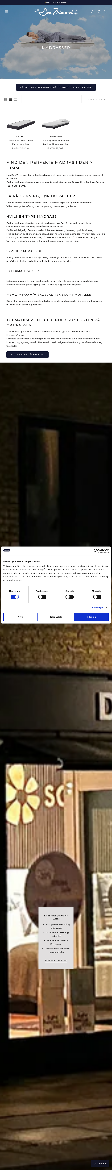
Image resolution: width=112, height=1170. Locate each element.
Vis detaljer (97, 607)
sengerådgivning (32, 202)
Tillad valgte (56, 617)
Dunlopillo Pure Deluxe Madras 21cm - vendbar (56, 142)
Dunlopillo (20, 136)
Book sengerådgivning (27, 354)
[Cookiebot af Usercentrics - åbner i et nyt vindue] (96, 551)
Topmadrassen (23, 320)
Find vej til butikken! (56, 960)
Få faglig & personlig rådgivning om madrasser (56, 87)
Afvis (20, 617)
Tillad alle (91, 617)
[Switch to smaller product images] (10, 99)
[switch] (42, 597)
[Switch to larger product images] (5, 99)
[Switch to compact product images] (15, 99)
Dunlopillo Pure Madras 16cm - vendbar (21, 142)
